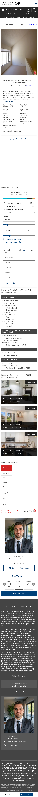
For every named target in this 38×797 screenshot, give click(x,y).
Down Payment (7, 228)
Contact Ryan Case (20, 568)
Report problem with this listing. (19, 139)
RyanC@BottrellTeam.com (16, 742)
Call (8, 795)
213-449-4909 (20, 563)
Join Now (9, 283)
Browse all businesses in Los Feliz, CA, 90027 (10, 512)
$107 (33, 209)
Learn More (32, 24)
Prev (4, 584)
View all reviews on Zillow (19, 686)
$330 (33, 212)
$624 (33, 206)
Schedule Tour (26, 795)
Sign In (25, 250)
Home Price (6, 217)
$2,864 (32, 203)
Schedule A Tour (18, 593)
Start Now (30, 86)
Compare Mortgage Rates (12, 242)
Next (33, 584)
